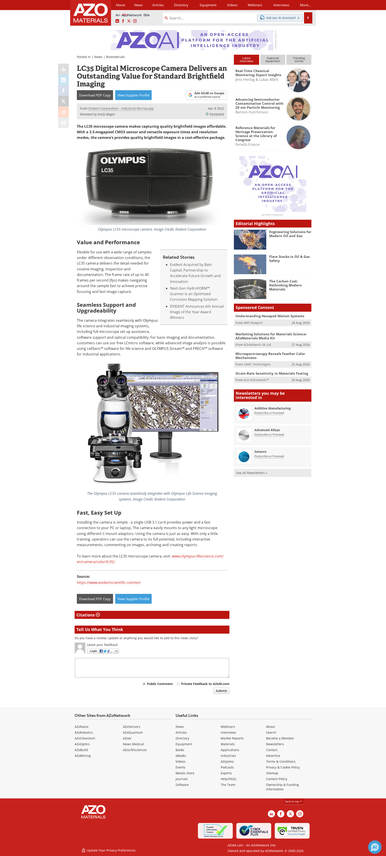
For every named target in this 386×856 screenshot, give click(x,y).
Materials (228, 744)
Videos (180, 761)
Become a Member (280, 738)
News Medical (133, 744)
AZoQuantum (133, 732)
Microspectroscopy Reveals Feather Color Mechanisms (270, 355)
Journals (182, 779)
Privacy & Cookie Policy (283, 767)
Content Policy (276, 779)
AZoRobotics (84, 732)
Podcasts (227, 767)
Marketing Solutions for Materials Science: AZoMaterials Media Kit (271, 336)
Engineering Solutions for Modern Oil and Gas (290, 234)
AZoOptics (82, 744)
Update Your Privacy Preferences (111, 850)
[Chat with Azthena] (375, 847)
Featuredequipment (272, 59)
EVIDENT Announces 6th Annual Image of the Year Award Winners (197, 312)
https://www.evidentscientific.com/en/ (109, 582)
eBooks (181, 756)
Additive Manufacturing (272, 408)
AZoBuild (81, 750)
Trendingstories (299, 59)
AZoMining (83, 756)
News (98, 57)
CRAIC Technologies (257, 364)
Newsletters (275, 744)
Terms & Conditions (281, 761)
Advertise (273, 756)
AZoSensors (131, 726)
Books (180, 750)
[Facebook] (63, 90)
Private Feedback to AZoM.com (205, 684)
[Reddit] (63, 111)
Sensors (260, 451)
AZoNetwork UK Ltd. (258, 344)
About (270, 726)
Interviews (228, 732)
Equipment (184, 744)
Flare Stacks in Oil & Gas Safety (289, 258)
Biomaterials (115, 57)
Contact (271, 750)
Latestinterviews (246, 59)
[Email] (63, 122)
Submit (221, 691)
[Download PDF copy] (63, 69)
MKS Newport (253, 323)
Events (180, 767)
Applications (230, 750)
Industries (228, 756)
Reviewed (217, 114)
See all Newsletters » (251, 473)
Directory (181, 5)
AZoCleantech (85, 738)
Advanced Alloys (267, 430)
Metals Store (185, 773)
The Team (228, 785)
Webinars (228, 726)
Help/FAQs (228, 779)
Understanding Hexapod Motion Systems (269, 316)
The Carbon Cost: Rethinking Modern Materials (285, 285)
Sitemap (272, 773)
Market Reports (232, 738)
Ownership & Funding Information (282, 787)
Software (182, 785)
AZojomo (227, 761)
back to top (292, 801)
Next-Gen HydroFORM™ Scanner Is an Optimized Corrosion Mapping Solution (194, 294)
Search (271, 732)
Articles (181, 732)
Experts (226, 773)
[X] (63, 101)
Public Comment (160, 684)
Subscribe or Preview (269, 413)
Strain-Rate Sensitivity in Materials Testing (271, 373)
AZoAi (127, 738)
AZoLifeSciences (135, 750)
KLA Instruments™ (256, 380)
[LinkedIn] (63, 79)
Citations (86, 615)
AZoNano (81, 726)
